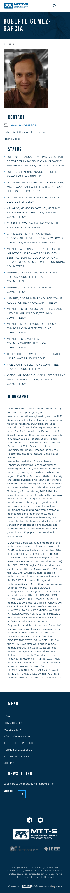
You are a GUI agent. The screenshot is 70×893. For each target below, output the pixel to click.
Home (10, 44)
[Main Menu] (64, 6)
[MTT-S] (16, 6)
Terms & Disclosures (18, 749)
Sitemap (9, 762)
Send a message (23, 125)
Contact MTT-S (13, 722)
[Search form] (54, 6)
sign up (8, 791)
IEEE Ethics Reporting (18, 742)
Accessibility (12, 729)
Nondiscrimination (17, 736)
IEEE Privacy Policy (16, 756)
